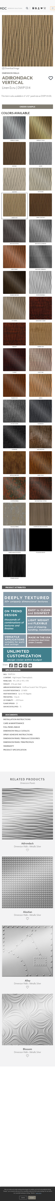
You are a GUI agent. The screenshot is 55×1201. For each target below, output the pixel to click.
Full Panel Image (11, 727)
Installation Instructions (17, 719)
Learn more (38, 1193)
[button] (51, 78)
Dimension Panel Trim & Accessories (21, 738)
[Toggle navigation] (52, 8)
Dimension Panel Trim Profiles (18, 742)
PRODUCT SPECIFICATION (14, 750)
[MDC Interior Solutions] (11, 8)
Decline (23, 1197)
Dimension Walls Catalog (16, 731)
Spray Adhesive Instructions (18, 734)
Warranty (8, 746)
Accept (32, 1197)
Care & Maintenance (13, 723)
